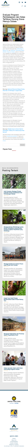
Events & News (14, 443)
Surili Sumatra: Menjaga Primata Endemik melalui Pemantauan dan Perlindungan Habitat (13, 192)
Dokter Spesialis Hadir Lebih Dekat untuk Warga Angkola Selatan (13, 368)
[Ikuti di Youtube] (25, 2)
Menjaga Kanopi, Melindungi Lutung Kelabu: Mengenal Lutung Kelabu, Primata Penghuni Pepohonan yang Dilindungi (13, 229)
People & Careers (14, 444)
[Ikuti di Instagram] (19, 2)
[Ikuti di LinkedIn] (22, 2)
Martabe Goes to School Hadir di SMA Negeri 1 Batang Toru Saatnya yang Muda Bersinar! (13, 130)
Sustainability (14, 441)
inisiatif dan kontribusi (12, 136)
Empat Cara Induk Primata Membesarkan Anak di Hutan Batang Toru (13, 299)
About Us (14, 440)
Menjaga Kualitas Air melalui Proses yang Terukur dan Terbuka (13, 264)
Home (14, 438)
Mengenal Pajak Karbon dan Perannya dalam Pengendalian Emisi (14, 334)
